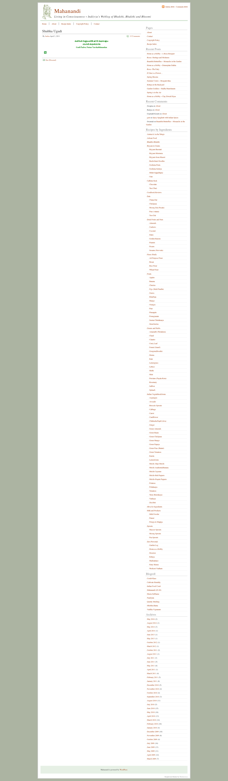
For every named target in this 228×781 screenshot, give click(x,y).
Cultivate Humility (154, 582)
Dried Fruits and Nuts (155, 219)
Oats (151, 176)
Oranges (152, 304)
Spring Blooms (152, 77)
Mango (152, 300)
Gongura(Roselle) (156, 351)
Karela (151, 456)
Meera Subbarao (153, 594)
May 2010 (151, 712)
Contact (96, 24)
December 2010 (153, 685)
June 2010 (151, 708)
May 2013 (151, 638)
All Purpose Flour (156, 258)
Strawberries (154, 324)
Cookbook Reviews (154, 192)
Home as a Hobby (156, 549)
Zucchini (152, 502)
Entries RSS (169, 6)
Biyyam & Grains (153, 145)
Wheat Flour (154, 269)
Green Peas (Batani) (156, 448)
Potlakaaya (153, 487)
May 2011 (151, 665)
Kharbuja (152, 297)
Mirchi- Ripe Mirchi (156, 463)
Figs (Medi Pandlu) (156, 289)
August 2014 (152, 623)
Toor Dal (152, 215)
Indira (47, 36)
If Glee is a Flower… (155, 73)
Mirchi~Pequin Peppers (158, 479)
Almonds (152, 223)
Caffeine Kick (152, 180)
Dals (148, 196)
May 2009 (151, 751)
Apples (152, 277)
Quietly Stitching (153, 601)
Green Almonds (155, 428)
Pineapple (152, 312)
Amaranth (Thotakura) (157, 331)
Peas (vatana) (154, 211)
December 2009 (153, 731)
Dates (151, 234)
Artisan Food (152, 138)
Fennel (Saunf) (154, 347)
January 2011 (152, 681)
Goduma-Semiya (155, 168)
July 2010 (150, 704)
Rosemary (153, 382)
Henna (151, 355)
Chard (151, 335)
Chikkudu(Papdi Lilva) (157, 421)
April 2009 (151, 755)
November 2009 (153, 735)
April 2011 (151, 669)
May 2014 (151, 626)
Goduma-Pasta (154, 165)
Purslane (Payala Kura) (157, 378)
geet (148, 117)
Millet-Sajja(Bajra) (156, 172)
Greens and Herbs (153, 328)
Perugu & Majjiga (156, 522)
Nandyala (150, 597)
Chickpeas (153, 203)
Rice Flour (153, 265)
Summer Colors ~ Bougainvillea (159, 80)
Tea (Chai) (153, 188)
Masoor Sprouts (155, 529)
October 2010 (152, 692)
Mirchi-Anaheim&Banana (158, 467)
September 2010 (153, 696)
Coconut (152, 231)
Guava (151, 293)
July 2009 (150, 743)
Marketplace (153, 560)
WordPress (123, 769)
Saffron (152, 386)
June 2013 (151, 634)
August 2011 (152, 654)
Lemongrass (153, 362)
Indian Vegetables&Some (156, 394)
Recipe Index (66, 24)
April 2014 (151, 630)
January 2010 (152, 727)
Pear (151, 308)
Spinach (152, 390)
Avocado (152, 401)
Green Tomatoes (155, 452)
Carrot (151, 413)
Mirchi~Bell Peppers (157, 475)
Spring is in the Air (154, 92)
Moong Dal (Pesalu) (156, 207)
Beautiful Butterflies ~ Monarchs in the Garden (164, 61)
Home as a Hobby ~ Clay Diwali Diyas (161, 96)
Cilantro (152, 339)
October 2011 (152, 650)
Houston (152, 553)
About (54, 24)
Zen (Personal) (51, 60)
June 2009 (151, 747)
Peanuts (152, 242)
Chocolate (153, 184)
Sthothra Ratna (152, 605)
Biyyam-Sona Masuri (157, 157)
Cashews (152, 227)
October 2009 (152, 739)
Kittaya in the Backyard (155, 84)
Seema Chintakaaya (156, 320)
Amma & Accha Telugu (155, 134)
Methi (151, 370)
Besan (151, 262)
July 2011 (150, 658)
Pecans (151, 246)
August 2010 (152, 700)
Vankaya (152, 498)
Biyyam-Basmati (155, 149)
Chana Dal (153, 200)
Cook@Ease (151, 578)
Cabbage (152, 409)
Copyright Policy (82, 24)
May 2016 (151, 619)
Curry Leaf (153, 343)
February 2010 (152, 723)
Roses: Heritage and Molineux (158, 57)
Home (44, 24)
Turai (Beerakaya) (155, 494)
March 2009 (151, 758)
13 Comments (135, 36)
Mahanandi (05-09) (154, 590)
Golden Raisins (155, 238)
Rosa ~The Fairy (153, 69)
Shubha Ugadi (52, 31)
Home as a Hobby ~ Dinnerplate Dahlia (161, 65)
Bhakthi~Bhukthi (153, 142)
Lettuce (152, 366)
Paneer (151, 518)
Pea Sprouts (153, 537)
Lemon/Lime (154, 459)
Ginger (151, 425)
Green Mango (154, 440)
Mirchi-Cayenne (155, 471)
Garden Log (153, 545)
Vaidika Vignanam (154, 609)
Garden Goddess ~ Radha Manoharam (161, 88)
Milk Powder (154, 514)
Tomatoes (152, 491)
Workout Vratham (155, 568)
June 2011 (151, 661)
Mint (151, 374)
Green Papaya (154, 444)
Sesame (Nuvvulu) (156, 250)
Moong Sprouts (155, 533)
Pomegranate (154, 316)
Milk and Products (154, 510)
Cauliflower (153, 417)
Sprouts (150, 526)
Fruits (149, 274)
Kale (151, 359)
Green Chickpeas (155, 436)
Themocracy (183, 777)
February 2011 (152, 677)
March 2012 (151, 646)
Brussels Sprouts (155, 405)
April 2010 (151, 716)
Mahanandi (67, 10)
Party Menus (154, 564)
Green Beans (154, 432)
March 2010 (151, 720)
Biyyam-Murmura (156, 153)
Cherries (152, 285)
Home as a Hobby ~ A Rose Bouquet (160, 53)
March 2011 (151, 673)
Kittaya (152, 556)
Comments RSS (182, 6)
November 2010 (153, 689)
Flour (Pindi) (152, 254)
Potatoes (152, 483)
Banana (152, 281)
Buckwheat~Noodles (157, 161)
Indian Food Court (154, 586)
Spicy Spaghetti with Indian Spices (165, 117)
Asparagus (153, 397)
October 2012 (152, 642)
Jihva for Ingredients (154, 506)
